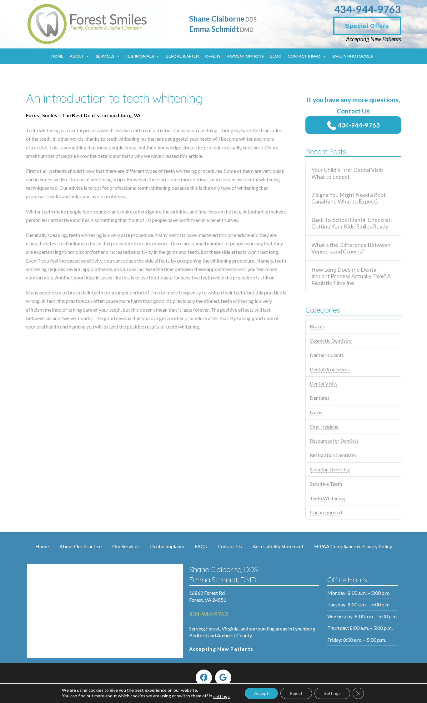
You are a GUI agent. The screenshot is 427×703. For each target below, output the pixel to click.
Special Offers (367, 26)
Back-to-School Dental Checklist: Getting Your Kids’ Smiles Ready (351, 223)
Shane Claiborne (223, 18)
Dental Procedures (330, 369)
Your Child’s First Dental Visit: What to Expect (347, 173)
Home (57, 56)
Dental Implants (327, 355)
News (316, 412)
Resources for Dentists (334, 441)
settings (221, 696)
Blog (275, 56)
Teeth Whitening (327, 498)
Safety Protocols (352, 56)
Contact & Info (304, 56)
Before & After (182, 56)
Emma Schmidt (221, 28)
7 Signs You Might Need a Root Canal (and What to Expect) (348, 198)
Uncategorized (326, 512)
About (77, 56)
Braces (317, 326)
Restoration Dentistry (333, 455)
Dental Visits (323, 383)
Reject (296, 693)
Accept (261, 693)
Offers (212, 56)
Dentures (319, 398)
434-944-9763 (367, 9)
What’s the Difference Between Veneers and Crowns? (350, 248)
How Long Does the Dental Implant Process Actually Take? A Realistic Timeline (351, 276)
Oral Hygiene (324, 426)
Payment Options (245, 56)
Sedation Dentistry (330, 469)
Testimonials (140, 56)
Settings (332, 693)
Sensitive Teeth (326, 484)
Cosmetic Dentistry (331, 341)
